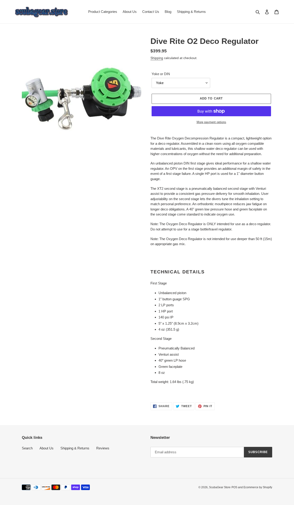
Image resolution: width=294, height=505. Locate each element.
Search (27, 448)
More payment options (211, 122)
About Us (47, 448)
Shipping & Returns (74, 448)
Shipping (156, 58)
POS (234, 487)
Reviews (102, 448)
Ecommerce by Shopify (257, 487)
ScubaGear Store (220, 487)
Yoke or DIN (161, 74)
